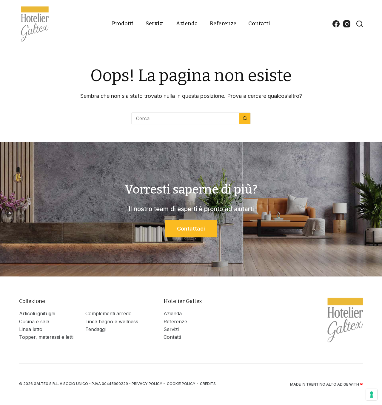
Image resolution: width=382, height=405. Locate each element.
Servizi (155, 23)
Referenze (223, 23)
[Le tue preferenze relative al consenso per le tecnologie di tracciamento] (371, 394)
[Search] (359, 24)
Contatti (259, 23)
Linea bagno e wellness (111, 321)
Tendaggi (95, 329)
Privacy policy (147, 383)
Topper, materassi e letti (46, 337)
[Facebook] (336, 23)
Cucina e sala (34, 321)
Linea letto (30, 329)
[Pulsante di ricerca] (244, 118)
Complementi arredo (108, 313)
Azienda (187, 23)
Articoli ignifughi (37, 313)
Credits (208, 383)
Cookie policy (181, 383)
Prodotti (123, 23)
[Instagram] (346, 23)
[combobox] (185, 118)
